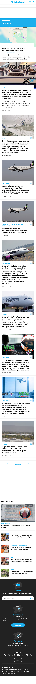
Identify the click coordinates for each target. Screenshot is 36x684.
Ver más (18, 465)
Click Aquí (18, 625)
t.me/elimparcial (18, 643)
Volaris (4, 314)
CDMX (10, 6)
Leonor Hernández (11, 52)
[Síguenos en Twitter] (9, 655)
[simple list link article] (18, 513)
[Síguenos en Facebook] (5, 655)
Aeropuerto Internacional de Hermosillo (12, 225)
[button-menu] (2, 2)
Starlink (5, 88)
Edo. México (18, 6)
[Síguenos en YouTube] (18, 655)
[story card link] (18, 37)
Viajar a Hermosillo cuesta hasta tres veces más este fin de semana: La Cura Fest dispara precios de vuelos (15, 450)
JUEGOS (4, 6)
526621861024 (18, 617)
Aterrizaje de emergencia (9, 46)
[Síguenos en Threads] (27, 655)
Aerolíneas (6, 183)
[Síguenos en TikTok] (23, 655)
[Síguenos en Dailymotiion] (31, 655)
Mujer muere (6, 263)
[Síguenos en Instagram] (13, 655)
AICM (3, 138)
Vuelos (4, 444)
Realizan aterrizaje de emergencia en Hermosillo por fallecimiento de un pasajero (14, 230)
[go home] (18, 667)
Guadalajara (27, 6)
